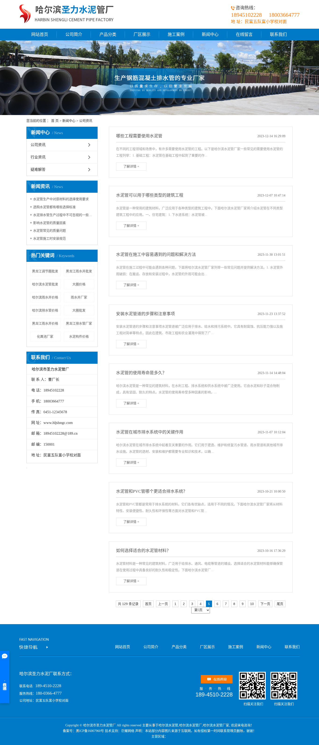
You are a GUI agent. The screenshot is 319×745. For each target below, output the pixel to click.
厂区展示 (142, 34)
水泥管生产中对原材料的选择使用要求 (61, 199)
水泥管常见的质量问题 (49, 230)
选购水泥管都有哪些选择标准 (54, 207)
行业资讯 (38, 157)
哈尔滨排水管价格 (45, 310)
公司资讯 (85, 120)
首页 (148, 604)
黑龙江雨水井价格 (45, 323)
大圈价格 (78, 284)
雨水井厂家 (79, 297)
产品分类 (107, 34)
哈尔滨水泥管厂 (190, 725)
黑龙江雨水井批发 (79, 271)
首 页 (55, 120)
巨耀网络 (127, 731)
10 (252, 604)
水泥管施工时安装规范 (49, 238)
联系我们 (278, 34)
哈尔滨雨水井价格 (45, 297)
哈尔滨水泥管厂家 (216, 725)
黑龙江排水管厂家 (79, 323)
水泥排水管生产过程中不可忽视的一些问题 (63, 215)
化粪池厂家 (45, 336)
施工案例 (176, 34)
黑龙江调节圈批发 (45, 271)
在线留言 (244, 34)
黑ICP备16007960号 (90, 731)
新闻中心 (210, 34)
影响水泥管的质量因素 (49, 223)
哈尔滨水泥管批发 (45, 284)
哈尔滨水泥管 (168, 725)
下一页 (265, 604)
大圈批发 (78, 310)
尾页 (280, 604)
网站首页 (39, 34)
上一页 (163, 604)
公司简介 (73, 34)
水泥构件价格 (79, 336)
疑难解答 (38, 169)
